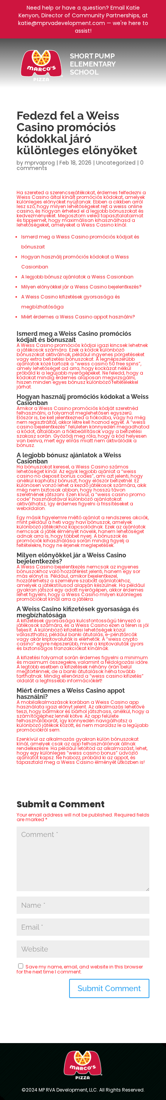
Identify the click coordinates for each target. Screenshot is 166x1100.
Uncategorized (116, 163)
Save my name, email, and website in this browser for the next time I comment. (80, 969)
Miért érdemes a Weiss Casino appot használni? (78, 316)
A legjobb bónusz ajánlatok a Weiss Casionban (77, 276)
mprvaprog (40, 163)
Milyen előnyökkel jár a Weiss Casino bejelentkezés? (81, 286)
